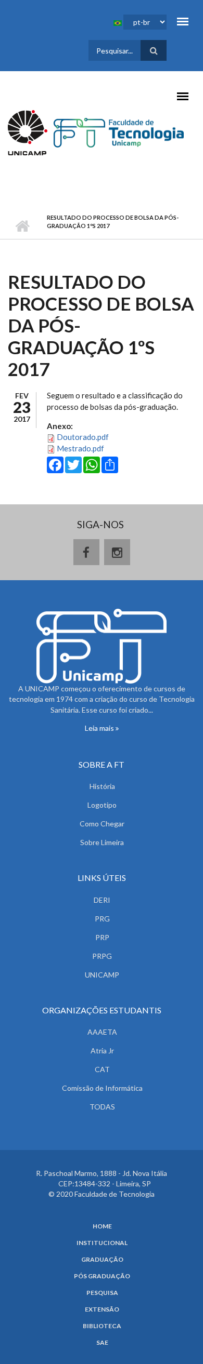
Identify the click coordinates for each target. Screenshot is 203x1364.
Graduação (102, 1259)
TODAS (102, 1106)
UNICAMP (102, 974)
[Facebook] (55, 463)
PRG (102, 918)
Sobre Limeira (102, 842)
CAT (102, 1069)
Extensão (102, 1309)
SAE (102, 1343)
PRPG (102, 956)
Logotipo (102, 804)
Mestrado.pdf (80, 448)
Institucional (102, 1243)
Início (22, 226)
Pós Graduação (102, 1276)
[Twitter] (73, 463)
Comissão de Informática (102, 1088)
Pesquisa (102, 1293)
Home (102, 1226)
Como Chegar (102, 823)
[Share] (110, 463)
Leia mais (100, 728)
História (102, 786)
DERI (102, 899)
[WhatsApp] (91, 463)
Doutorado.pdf (83, 437)
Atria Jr (102, 1050)
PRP (102, 937)
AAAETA (102, 1031)
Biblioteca (102, 1326)
